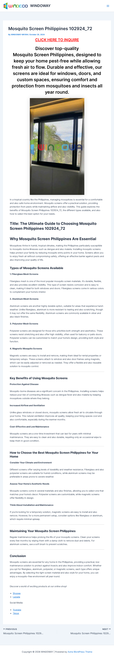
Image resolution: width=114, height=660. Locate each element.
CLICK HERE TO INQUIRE (57, 40)
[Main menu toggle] (108, 6)
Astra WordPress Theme (80, 652)
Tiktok (16, 613)
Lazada (16, 597)
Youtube (17, 610)
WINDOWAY (40, 6)
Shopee (16, 593)
